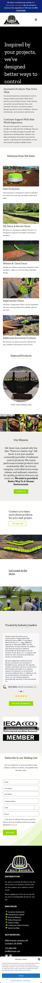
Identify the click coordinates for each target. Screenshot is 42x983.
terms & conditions (15, 822)
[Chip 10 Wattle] (21, 367)
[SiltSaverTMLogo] (11, 15)
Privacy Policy (26, 980)
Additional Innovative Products (19, 337)
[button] (39, 959)
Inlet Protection (11, 188)
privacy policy (30, 822)
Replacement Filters (13, 300)
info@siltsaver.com (12, 951)
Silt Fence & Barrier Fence (16, 226)
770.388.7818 (10, 948)
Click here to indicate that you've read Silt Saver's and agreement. (19, 822)
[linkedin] (10, 955)
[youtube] (6, 955)
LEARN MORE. (21, 10)
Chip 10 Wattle (21, 405)
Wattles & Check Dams (15, 263)
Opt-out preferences (16, 980)
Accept (21, 975)
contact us (14, 894)
